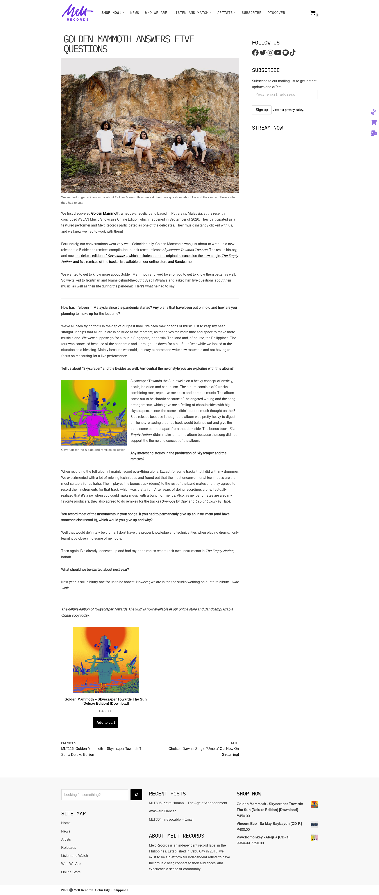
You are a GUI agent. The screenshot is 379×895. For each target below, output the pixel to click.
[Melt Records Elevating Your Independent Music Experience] (77, 12)
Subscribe (251, 12)
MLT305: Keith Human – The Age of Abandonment (188, 803)
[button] (123, 12)
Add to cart (106, 722)
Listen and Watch (74, 856)
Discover (276, 12)
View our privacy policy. (288, 110)
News (134, 12)
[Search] (136, 794)
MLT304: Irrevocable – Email (171, 819)
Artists (66, 839)
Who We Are (156, 12)
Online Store (71, 872)
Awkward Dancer (162, 811)
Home (66, 823)
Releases (68, 847)
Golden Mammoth (105, 213)
